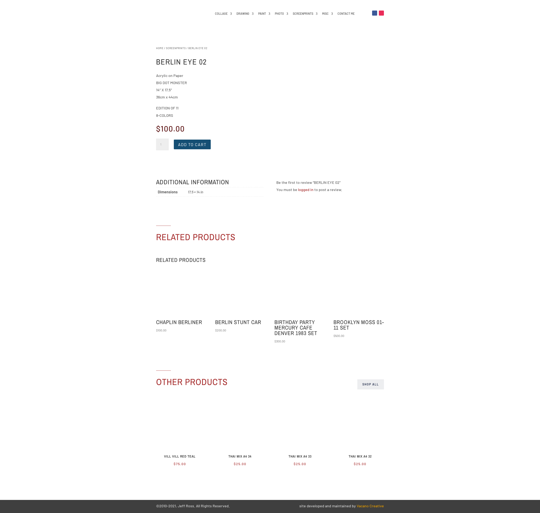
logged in (305, 189)
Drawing (242, 13)
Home (159, 48)
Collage (221, 13)
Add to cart (192, 144)
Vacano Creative (370, 506)
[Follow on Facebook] (374, 13)
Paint (262, 13)
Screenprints (303, 13)
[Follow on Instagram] (381, 13)
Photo (279, 13)
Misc (325, 13)
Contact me (346, 13)
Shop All (370, 384)
